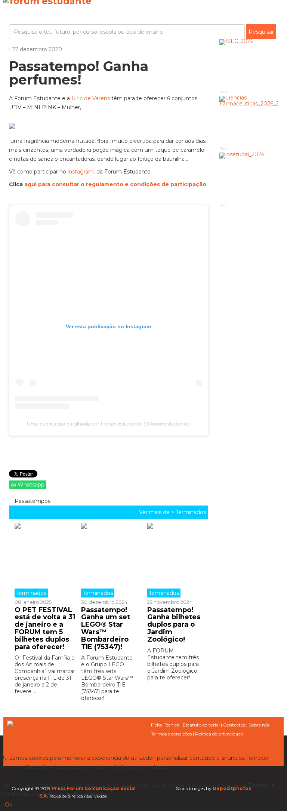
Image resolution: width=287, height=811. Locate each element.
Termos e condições (171, 734)
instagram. (81, 171)
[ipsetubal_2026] (248, 177)
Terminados (191, 512)
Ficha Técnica (165, 725)
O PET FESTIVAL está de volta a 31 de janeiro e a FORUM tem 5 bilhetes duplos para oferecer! (45, 628)
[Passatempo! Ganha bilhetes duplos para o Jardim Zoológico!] (175, 560)
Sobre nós (259, 725)
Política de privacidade (219, 734)
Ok (8, 804)
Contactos (234, 725)
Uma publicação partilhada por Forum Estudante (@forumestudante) (108, 424)
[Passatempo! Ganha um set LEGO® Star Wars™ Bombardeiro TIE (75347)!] (108, 560)
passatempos (31, 501)
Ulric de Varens (90, 98)
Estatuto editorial (201, 725)
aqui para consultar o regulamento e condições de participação (114, 184)
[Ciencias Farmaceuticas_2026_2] (248, 120)
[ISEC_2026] (248, 63)
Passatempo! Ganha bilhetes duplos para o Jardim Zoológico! (173, 624)
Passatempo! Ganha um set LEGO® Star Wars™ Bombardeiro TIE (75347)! (105, 628)
